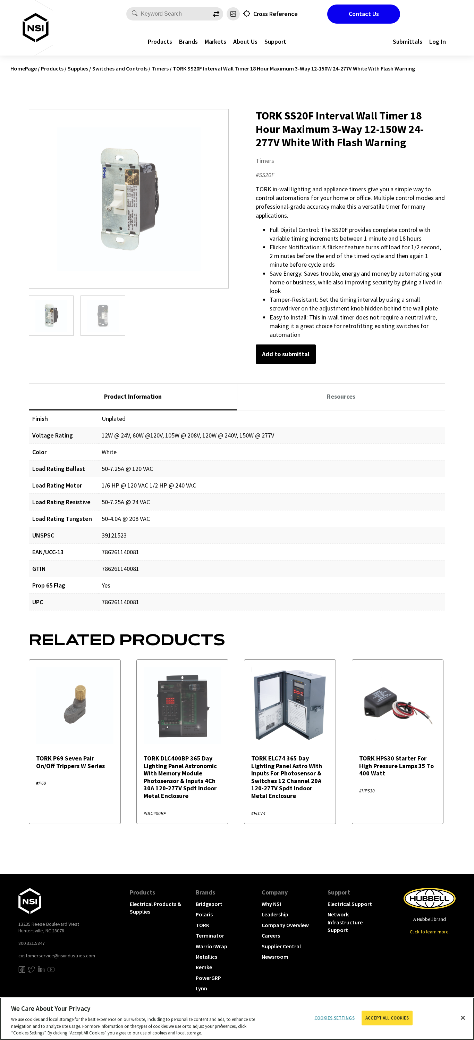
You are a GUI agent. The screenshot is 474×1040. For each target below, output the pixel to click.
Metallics (206, 956)
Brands (188, 41)
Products (160, 41)
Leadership (275, 914)
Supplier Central (281, 946)
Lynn (201, 988)
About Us (245, 41)
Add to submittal (286, 354)
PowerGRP (208, 977)
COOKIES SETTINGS (334, 1018)
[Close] (463, 1017)
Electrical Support (350, 903)
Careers (271, 935)
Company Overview (285, 925)
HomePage (23, 68)
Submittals (407, 41)
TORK (202, 925)
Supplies (78, 68)
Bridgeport (209, 903)
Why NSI (271, 903)
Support (275, 41)
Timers (160, 68)
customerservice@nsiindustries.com (56, 955)
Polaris (204, 914)
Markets (215, 41)
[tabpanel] (237, 515)
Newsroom (275, 956)
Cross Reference (275, 14)
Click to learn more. (430, 932)
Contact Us (364, 14)
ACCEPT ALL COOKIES (387, 1018)
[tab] (133, 397)
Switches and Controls (119, 68)
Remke (204, 967)
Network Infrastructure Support (345, 922)
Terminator (210, 935)
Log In (437, 41)
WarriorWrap (211, 946)
